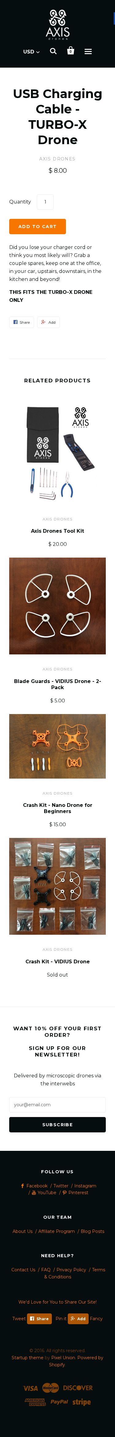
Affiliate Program (56, 1231)
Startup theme (28, 1357)
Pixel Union (63, 1357)
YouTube (47, 1192)
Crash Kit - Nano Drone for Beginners (57, 808)
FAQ (46, 1270)
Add (81, 1319)
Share (42, 1319)
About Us (23, 1231)
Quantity (20, 202)
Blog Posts (92, 1231)
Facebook (37, 1186)
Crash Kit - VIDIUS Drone (57, 962)
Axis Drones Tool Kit (57, 531)
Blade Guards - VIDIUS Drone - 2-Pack (57, 684)
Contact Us (23, 1270)
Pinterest (78, 1192)
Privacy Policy (71, 1270)
